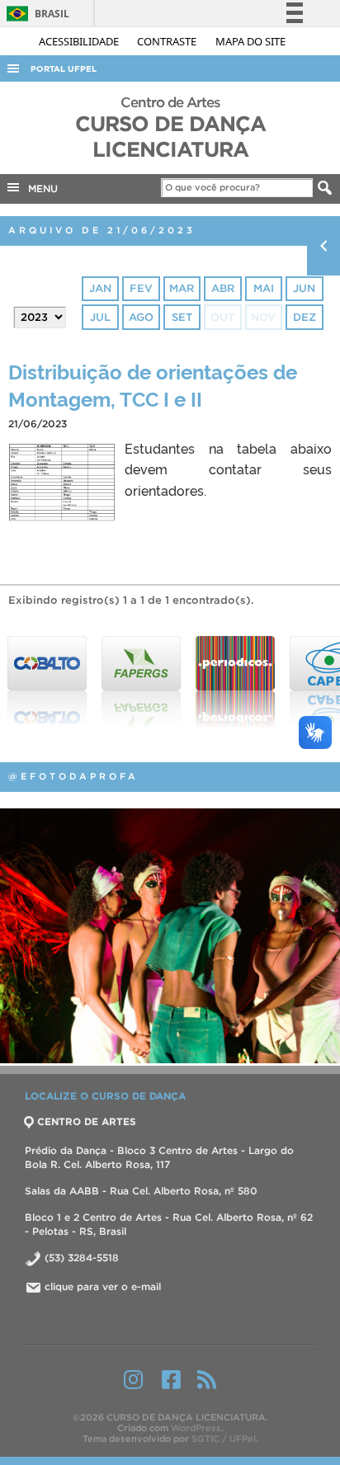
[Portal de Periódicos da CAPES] (232, 682)
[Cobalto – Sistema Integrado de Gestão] (44, 682)
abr (222, 288)
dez (304, 317)
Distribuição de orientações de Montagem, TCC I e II (152, 384)
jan (100, 288)
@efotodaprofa (73, 776)
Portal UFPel (64, 68)
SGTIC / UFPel (223, 1439)
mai (263, 288)
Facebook (171, 1379)
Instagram (133, 1379)
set (182, 317)
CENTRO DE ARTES (86, 1121)
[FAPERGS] (138, 682)
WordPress (196, 1428)
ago (141, 317)
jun (304, 288)
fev (141, 288)
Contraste (168, 41)
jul (100, 317)
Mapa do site (250, 41)
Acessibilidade (80, 41)
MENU (39, 188)
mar (181, 288)
